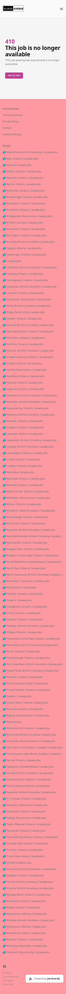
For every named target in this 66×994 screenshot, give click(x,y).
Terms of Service (13, 115)
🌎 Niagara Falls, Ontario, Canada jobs (26, 549)
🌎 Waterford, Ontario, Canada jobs (24, 901)
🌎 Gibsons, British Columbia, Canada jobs (28, 351)
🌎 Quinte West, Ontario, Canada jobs (25, 703)
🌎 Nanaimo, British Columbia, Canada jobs (29, 530)
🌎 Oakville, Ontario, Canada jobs (23, 594)
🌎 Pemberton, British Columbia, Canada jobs (30, 645)
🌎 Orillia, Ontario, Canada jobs (22, 613)
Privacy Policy (11, 122)
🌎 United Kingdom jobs (17, 863)
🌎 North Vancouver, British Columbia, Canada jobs (33, 575)
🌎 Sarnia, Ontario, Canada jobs (22, 760)
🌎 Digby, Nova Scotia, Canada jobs (24, 312)
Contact (7, 128)
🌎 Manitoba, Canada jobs (18, 472)
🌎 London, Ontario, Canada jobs (22, 466)
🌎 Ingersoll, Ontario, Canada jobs (23, 389)
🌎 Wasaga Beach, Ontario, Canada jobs (26, 895)
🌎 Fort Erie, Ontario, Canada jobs (23, 344)
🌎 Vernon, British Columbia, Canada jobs (28, 882)
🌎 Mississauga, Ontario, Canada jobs (25, 517)
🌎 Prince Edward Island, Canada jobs (25, 683)
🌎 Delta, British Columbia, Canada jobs (27, 306)
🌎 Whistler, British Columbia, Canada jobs (28, 920)
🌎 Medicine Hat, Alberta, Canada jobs (26, 491)
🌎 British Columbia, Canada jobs (23, 223)
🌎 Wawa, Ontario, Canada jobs (21, 908)
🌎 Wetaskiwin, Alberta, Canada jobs (25, 914)
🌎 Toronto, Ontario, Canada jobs (23, 850)
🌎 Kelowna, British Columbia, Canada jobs (29, 415)
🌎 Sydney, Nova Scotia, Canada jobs (24, 818)
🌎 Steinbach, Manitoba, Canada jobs (25, 805)
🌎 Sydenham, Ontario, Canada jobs (24, 812)
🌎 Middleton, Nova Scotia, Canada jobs (26, 498)
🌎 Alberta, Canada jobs (17, 165)
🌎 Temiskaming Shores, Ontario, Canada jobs (30, 837)
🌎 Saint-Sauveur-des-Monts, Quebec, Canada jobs (33, 754)
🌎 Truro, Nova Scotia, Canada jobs (24, 856)
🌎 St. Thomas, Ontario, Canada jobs (24, 799)
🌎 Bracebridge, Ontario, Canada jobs (25, 197)
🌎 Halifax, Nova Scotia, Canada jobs (24, 370)
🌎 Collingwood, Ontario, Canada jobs (25, 280)
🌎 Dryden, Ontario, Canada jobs (22, 319)
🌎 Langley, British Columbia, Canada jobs (28, 447)
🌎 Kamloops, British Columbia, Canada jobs (29, 402)
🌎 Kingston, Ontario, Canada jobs (23, 427)
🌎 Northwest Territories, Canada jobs (26, 581)
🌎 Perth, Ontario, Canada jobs (21, 651)
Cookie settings (12, 134)
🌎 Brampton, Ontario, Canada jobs (24, 203)
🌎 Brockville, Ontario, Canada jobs (24, 229)
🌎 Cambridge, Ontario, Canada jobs (24, 255)
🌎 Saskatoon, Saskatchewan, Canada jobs (28, 767)
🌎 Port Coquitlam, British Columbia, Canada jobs (32, 664)
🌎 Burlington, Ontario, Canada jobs (24, 235)
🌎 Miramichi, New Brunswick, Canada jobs (29, 511)
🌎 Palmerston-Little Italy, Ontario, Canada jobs (31, 639)
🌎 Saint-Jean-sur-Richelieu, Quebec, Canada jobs (32, 748)
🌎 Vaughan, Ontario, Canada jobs (23, 876)
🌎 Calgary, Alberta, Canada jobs (22, 248)
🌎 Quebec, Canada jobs (17, 696)
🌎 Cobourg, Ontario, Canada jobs (23, 274)
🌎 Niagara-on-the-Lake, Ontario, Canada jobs (30, 555)
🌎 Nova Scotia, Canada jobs (20, 587)
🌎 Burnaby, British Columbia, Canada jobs (28, 242)
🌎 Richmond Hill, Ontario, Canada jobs (26, 728)
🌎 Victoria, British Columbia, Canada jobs (28, 888)
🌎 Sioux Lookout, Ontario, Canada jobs (26, 786)
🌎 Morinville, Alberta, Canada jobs (24, 523)
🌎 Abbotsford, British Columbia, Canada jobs (30, 152)
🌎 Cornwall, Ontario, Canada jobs (23, 293)
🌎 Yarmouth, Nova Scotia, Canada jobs (26, 952)
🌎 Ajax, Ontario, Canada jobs (20, 159)
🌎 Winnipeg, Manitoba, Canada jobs (25, 946)
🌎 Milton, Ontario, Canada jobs (22, 504)
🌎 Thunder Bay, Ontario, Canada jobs (26, 844)
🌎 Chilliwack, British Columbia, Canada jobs (30, 267)
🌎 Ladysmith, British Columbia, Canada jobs (30, 440)
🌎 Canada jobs (12, 261)
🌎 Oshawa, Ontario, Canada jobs (23, 619)
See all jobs (14, 75)
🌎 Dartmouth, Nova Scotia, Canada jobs (27, 299)
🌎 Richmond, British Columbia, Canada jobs (29, 735)
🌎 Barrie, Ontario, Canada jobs (22, 184)
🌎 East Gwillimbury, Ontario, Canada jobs (28, 331)
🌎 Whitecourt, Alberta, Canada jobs (24, 927)
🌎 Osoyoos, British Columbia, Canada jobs (28, 626)
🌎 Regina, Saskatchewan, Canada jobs (26, 715)
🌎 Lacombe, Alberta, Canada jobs (23, 434)
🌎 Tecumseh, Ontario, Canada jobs (24, 831)
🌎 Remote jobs (12, 722)
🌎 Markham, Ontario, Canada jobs (24, 479)
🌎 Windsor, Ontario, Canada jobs (23, 940)
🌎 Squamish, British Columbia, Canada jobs (29, 792)
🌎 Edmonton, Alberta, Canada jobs (24, 338)
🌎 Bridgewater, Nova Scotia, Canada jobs (27, 216)
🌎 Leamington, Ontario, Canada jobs (25, 453)
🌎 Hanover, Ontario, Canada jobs (23, 383)
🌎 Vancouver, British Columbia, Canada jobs (29, 869)
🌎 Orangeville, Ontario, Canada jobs (25, 607)
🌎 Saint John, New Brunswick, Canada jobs (29, 741)
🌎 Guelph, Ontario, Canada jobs (22, 363)
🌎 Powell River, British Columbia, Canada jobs (31, 671)
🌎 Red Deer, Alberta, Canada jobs (23, 709)
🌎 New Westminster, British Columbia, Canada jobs (33, 536)
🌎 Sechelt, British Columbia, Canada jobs (28, 773)
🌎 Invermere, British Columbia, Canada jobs (30, 395)
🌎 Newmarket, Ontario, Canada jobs (25, 543)
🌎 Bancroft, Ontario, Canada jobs (23, 178)
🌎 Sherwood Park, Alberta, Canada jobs (27, 780)
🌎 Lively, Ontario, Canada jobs (21, 459)
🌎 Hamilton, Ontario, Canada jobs (23, 376)
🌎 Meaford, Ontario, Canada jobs (23, 485)
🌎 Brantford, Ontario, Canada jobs (24, 210)
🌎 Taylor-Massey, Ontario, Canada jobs (27, 824)
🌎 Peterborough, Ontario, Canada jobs (26, 658)
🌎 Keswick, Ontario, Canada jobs (23, 421)
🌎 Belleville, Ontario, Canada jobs (23, 191)
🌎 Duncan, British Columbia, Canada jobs (28, 325)
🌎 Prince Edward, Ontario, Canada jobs (26, 690)
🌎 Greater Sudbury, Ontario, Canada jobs (28, 357)
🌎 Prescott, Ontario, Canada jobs (23, 677)
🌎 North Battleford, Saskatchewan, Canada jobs (32, 562)
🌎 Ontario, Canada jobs (17, 600)
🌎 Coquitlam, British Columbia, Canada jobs (30, 287)
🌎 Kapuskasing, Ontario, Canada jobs (26, 408)
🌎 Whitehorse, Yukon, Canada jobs (24, 933)
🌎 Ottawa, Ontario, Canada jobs (22, 632)
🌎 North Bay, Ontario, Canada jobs (24, 568)
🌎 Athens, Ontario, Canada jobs (22, 171)
